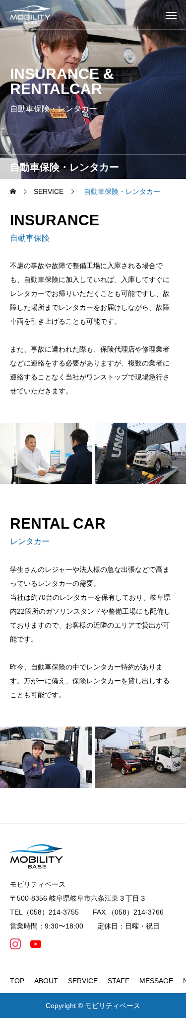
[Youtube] (35, 944)
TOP (17, 981)
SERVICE (83, 981)
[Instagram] (15, 944)
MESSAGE (156, 981)
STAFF (118, 981)
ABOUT (46, 981)
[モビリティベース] (30, 14)
